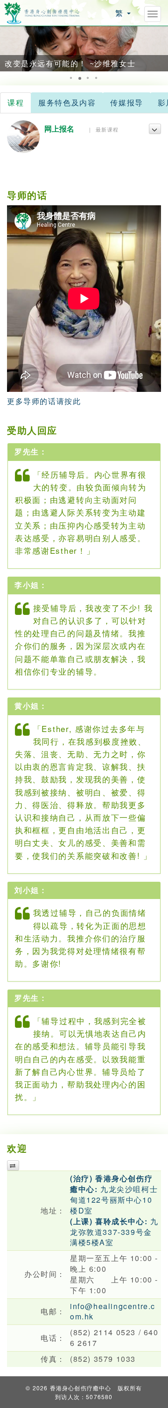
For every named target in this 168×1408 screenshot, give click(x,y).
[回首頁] (42, 12)
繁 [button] (120, 12)
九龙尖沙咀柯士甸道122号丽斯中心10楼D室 (114, 1194)
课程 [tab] (15, 102)
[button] (8, 48)
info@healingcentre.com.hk (112, 1311)
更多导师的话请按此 (44, 401)
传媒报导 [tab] (126, 102)
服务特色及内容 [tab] (67, 102)
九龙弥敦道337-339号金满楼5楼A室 (114, 1232)
